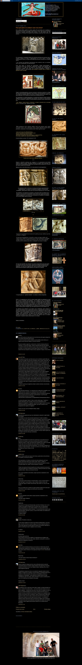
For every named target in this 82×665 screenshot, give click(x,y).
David (19, 545)
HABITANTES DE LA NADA (59, 325)
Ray (19, 388)
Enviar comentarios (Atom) (27, 611)
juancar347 (20, 357)
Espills (57, 455)
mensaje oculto (44, 328)
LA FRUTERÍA (60, 311)
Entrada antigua (47, 609)
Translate (25, 22)
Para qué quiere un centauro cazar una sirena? (29, 27)
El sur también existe (61, 453)
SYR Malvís (20, 413)
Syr (19, 518)
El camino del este (59, 451)
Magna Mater (63, 456)
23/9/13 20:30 (21, 410)
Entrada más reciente (20, 609)
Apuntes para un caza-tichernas (58, 493)
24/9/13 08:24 (21, 451)
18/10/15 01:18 (22, 559)
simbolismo (57, 459)
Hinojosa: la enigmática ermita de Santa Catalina (61, 320)
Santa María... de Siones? (60, 407)
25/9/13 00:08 (21, 515)
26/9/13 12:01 (21, 531)
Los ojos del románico (59, 377)
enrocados (53, 455)
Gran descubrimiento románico (60, 335)
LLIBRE (37, 328)
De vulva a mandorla (59, 360)
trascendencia (61, 460)
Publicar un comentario (20, 607)
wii (43, 549)
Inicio (34, 609)
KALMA (19, 436)
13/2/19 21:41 (21, 604)
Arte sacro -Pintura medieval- (57, 22)
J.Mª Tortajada (21, 585)
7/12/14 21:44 (21, 552)
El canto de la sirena (28, 328)
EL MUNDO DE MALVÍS (58, 310)
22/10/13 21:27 (22, 542)
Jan (19, 335)
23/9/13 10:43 (21, 354)
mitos (61, 457)
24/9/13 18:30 (21, 490)
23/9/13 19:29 (21, 385)
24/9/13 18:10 (21, 475)
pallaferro (20, 454)
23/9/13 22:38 (21, 433)
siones (61, 459)
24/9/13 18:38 (21, 500)
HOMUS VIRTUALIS (57, 333)
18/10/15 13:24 (22, 582)
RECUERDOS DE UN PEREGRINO (57, 318)
